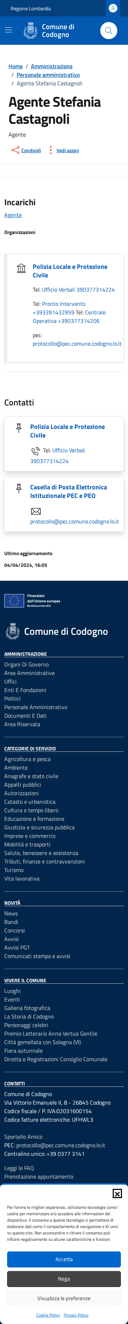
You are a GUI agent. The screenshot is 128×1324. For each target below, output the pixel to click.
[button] (117, 1193)
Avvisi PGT (17, 947)
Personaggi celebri (26, 1025)
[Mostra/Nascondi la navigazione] (8, 30)
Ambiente (16, 767)
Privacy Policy (76, 1315)
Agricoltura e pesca (27, 759)
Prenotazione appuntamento (38, 1176)
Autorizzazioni (21, 793)
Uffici (10, 681)
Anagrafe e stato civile (31, 776)
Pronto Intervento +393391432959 (59, 308)
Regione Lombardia (31, 8)
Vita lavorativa (21, 878)
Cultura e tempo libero (31, 810)
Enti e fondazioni (25, 690)
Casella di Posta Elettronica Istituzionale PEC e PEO (68, 491)
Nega (64, 1279)
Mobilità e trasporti (27, 844)
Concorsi (14, 930)
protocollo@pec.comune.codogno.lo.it (77, 343)
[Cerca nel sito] (108, 30)
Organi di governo (26, 664)
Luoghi (12, 991)
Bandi (11, 922)
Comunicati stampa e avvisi (37, 956)
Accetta (64, 1259)
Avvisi (11, 939)
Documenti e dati (25, 715)
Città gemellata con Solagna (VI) (42, 1042)
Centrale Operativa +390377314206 (69, 316)
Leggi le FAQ (19, 1168)
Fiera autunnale (23, 1050)
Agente (13, 215)
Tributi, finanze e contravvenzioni (44, 861)
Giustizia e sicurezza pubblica (39, 827)
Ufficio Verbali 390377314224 (78, 289)
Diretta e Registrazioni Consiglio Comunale (55, 1059)
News (11, 913)
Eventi (12, 999)
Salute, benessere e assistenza (41, 853)
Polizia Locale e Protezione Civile (70, 271)
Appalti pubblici (22, 784)
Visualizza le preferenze (64, 1298)
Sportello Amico (23, 1136)
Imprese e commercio (29, 835)
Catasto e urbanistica (29, 801)
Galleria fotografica (27, 1008)
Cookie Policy (48, 1315)
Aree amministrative (29, 673)
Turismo (13, 870)
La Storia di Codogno (29, 1016)
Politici (12, 698)
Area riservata (22, 724)
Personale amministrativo (35, 707)
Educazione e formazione (34, 818)
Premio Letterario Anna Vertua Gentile (50, 1033)
